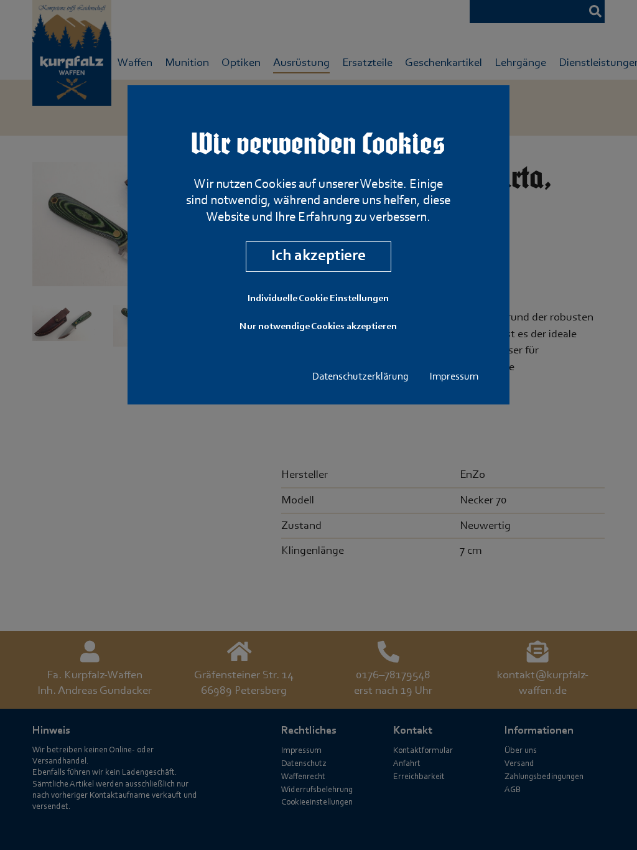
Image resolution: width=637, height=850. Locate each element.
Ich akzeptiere (318, 256)
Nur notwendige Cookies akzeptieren (318, 327)
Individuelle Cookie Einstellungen (318, 299)
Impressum (454, 377)
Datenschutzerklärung (360, 377)
